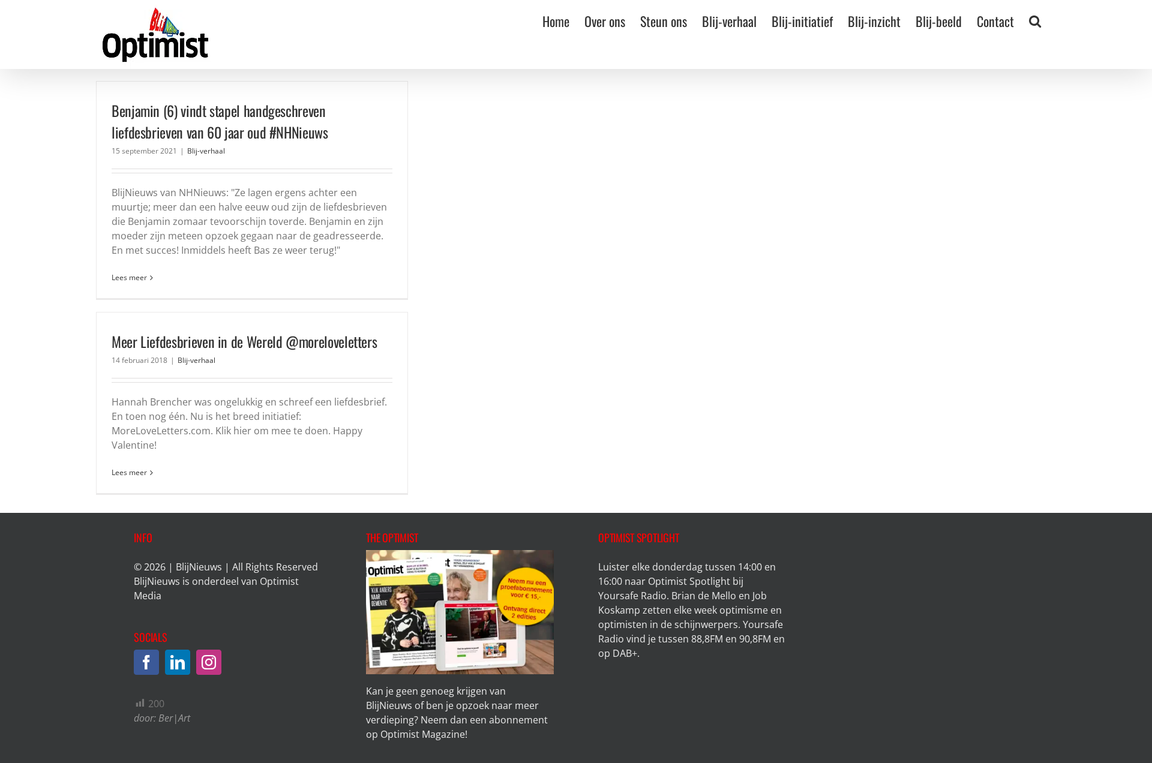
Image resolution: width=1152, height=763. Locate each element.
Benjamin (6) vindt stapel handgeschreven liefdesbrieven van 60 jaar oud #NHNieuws (220, 121)
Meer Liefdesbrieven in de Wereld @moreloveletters (244, 341)
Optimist (399, 734)
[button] (1035, 21)
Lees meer (129, 277)
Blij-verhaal (206, 151)
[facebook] (146, 662)
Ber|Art (174, 718)
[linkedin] (177, 662)
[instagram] (208, 662)
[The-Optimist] (460, 554)
